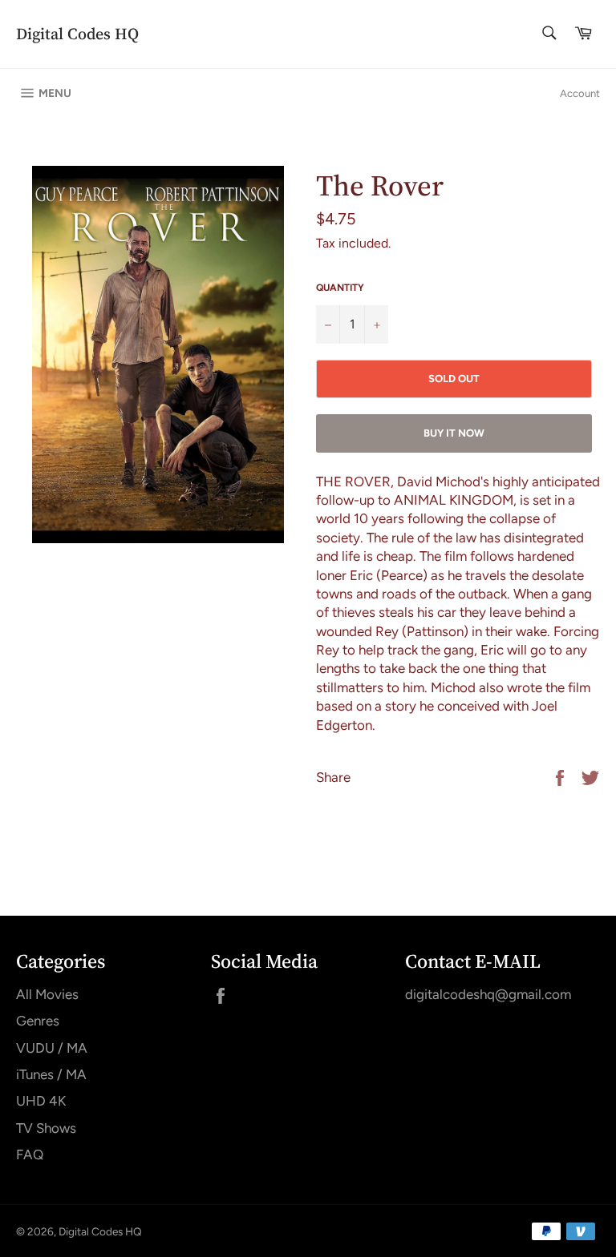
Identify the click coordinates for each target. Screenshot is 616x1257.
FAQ (29, 1154)
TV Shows (46, 1128)
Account (580, 93)
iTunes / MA (51, 1074)
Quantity (340, 287)
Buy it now (454, 433)
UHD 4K (41, 1101)
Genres (37, 1021)
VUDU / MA (51, 1048)
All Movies (47, 994)
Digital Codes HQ (77, 34)
